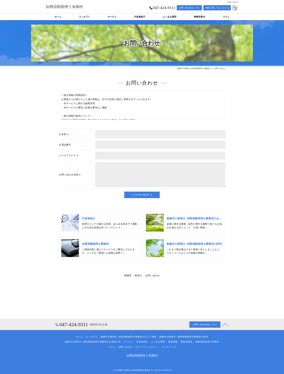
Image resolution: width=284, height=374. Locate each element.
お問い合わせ (152, 275)
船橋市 (128, 275)
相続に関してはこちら (215, 8)
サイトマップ (169, 347)
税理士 (138, 275)
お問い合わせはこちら (189, 8)
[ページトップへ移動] (226, 325)
